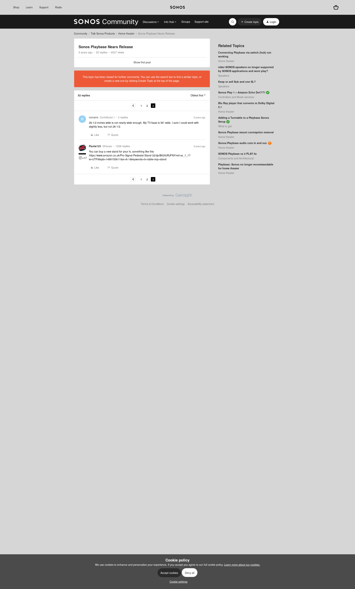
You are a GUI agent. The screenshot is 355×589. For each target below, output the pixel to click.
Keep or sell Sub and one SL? (237, 81)
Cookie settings (176, 204)
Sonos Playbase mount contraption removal (246, 132)
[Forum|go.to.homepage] (106, 21)
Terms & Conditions (152, 204)
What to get (225, 126)
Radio (58, 7)
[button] (250, 21)
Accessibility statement (201, 204)
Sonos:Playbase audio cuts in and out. (242, 143)
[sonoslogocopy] (177, 7)
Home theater (126, 33)
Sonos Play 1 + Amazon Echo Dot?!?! (241, 92)
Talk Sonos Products (103, 33)
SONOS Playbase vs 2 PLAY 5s (237, 153)
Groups (185, 21)
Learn (29, 7)
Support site (202, 21)
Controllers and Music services (236, 97)
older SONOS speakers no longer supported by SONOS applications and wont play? (246, 69)
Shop (16, 7)
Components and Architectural (236, 158)
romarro (93, 117)
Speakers (223, 75)
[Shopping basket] (336, 7)
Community (80, 33)
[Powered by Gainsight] (177, 196)
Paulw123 (95, 146)
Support (43, 7)
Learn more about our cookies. (242, 564)
